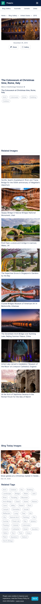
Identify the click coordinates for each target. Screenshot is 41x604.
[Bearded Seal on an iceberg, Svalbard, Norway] (38, 29)
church (5, 529)
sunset (26, 509)
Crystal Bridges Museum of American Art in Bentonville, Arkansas (19, 304)
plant (5, 537)
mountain (24, 497)
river (5, 497)
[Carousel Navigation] (20, 466)
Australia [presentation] (17, 8)
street (25, 529)
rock (29, 505)
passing (6, 525)
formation (16, 509)
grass (28, 533)
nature (34, 501)
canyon (6, 509)
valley (13, 505)
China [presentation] (35, 8)
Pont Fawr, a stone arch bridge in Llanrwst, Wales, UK (19, 244)
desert (21, 505)
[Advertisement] (20, 65)
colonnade (14, 97)
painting (26, 517)
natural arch (14, 517)
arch (4, 97)
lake (34, 493)
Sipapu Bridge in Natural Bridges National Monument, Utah (18, 214)
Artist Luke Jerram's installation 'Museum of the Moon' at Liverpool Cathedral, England (19, 365)
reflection (6, 513)
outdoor (6, 101)
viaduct (24, 537)
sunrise (5, 521)
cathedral (15, 529)
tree (23, 513)
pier (34, 517)
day (25, 521)
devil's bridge (8, 541)
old (30, 513)
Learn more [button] (20, 601)
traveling (14, 497)
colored (15, 525)
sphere (33, 521)
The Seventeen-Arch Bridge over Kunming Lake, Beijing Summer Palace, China (18, 335)
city (4, 517)
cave (5, 505)
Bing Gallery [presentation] (6, 8)
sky (21, 490)
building (33, 97)
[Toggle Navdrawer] (37, 3)
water (26, 493)
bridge (17, 493)
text (13, 533)
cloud (18, 501)
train (20, 533)
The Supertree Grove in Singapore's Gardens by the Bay (19, 274)
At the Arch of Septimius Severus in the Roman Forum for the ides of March (17, 395)
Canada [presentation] (27, 8)
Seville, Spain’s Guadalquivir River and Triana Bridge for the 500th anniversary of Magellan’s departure (20, 182)
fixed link (16, 521)
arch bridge (7, 501)
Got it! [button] (35, 598)
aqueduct (14, 537)
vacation (35, 529)
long (16, 513)
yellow (5, 533)
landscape (7, 493)
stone (24, 97)
